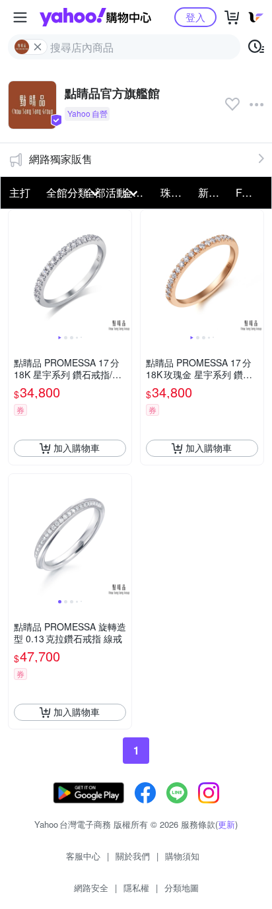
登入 (195, 17)
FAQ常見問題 (250, 192)
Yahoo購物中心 (95, 17)
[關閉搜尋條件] (38, 47)
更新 (226, 824)
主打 (19, 192)
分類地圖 (181, 887)
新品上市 (213, 192)
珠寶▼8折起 (175, 192)
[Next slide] (122, 271)
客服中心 (83, 856)
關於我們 (133, 856)
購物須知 (182, 856)
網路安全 (91, 887)
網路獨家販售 (60, 158)
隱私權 (136, 887)
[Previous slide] (17, 271)
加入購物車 (76, 447)
